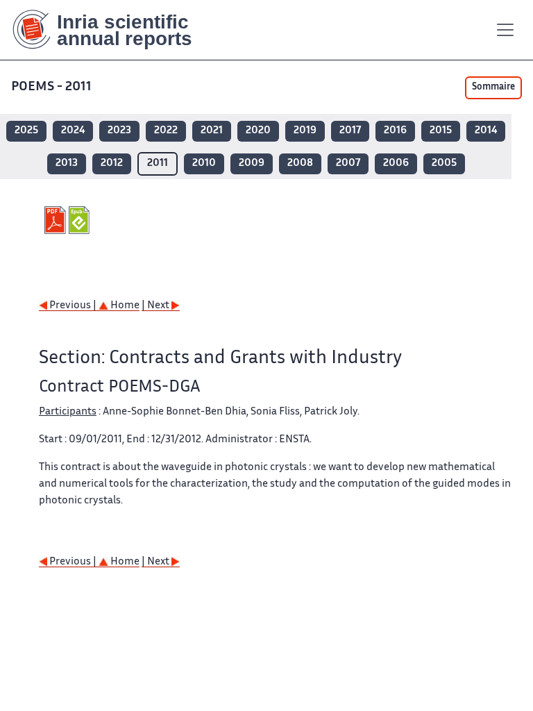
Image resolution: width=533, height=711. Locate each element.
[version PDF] (56, 220)
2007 (348, 163)
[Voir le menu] (505, 30)
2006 (396, 163)
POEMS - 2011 (51, 87)
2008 (300, 163)
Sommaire (493, 87)
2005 (444, 163)
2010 (204, 163)
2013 (67, 163)
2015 (441, 130)
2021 (212, 130)
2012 (112, 163)
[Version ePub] (81, 220)
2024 (73, 130)
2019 (305, 130)
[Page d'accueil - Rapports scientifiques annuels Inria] (112, 30)
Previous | (73, 305)
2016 (395, 130)
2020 (258, 130)
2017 (350, 130)
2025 (26, 130)
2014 (486, 130)
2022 (166, 130)
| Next (156, 305)
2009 (251, 163)
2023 (119, 130)
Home (123, 305)
